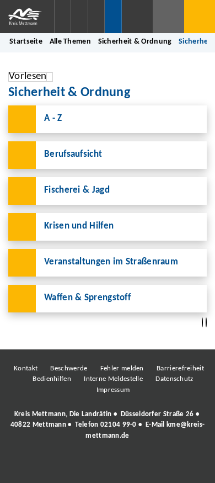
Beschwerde (68, 368)
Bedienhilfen (52, 379)
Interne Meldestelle (113, 379)
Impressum (113, 390)
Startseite (25, 41)
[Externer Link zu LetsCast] (181, 466)
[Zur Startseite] (27, 16)
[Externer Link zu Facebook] (32, 466)
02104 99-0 (118, 424)
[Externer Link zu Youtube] (131, 466)
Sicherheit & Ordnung (135, 41)
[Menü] (199, 16)
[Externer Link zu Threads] (82, 466)
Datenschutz (174, 379)
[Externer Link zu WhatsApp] (156, 466)
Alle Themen (70, 41)
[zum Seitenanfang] (206, 322)
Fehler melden (122, 368)
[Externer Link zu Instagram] (57, 466)
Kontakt (25, 368)
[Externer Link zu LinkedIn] (106, 466)
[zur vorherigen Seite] (202, 322)
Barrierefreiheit (180, 368)
